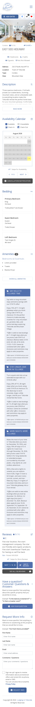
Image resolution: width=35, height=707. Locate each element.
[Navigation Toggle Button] (31, 7)
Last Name (6, 641)
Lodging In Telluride (24, 700)
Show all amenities (17, 279)
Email (4, 649)
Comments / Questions (10, 658)
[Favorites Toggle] (31, 16)
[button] (3, 31)
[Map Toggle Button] (22, 16)
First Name (6, 633)
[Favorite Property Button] (31, 24)
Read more (17, 109)
